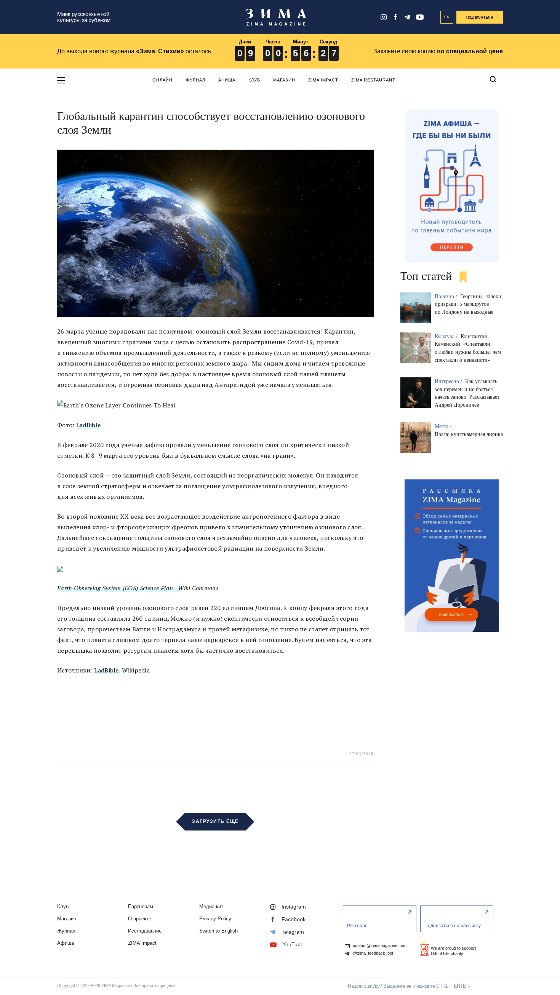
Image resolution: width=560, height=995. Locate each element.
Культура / (447, 336)
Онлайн (162, 80)
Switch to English (218, 931)
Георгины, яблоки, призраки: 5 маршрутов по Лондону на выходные (469, 304)
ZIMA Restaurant (373, 80)
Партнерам (140, 906)
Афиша (226, 80)
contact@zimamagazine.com (379, 946)
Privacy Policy (215, 919)
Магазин (284, 80)
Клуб (254, 80)
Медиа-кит (211, 906)
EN (447, 17)
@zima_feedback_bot (372, 953)
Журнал (195, 80)
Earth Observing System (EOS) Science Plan (117, 588)
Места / (444, 426)
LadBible (88, 425)
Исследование (145, 931)
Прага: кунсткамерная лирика (469, 434)
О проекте (139, 919)
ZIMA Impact (323, 80)
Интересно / (449, 381)
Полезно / (447, 296)
